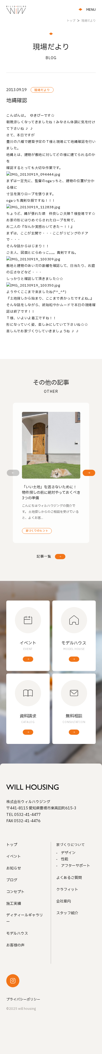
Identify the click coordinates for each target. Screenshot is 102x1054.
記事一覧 (44, 556)
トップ (11, 845)
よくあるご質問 (69, 878)
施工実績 (13, 903)
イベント (13, 856)
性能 (64, 859)
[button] (13, 473)
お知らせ (13, 868)
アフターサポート (75, 865)
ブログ (11, 880)
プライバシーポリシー (23, 999)
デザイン (68, 853)
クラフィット (67, 889)
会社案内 (63, 901)
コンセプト (15, 892)
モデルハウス (17, 933)
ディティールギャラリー (24, 918)
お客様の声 (15, 945)
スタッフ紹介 (67, 913)
